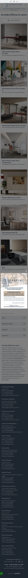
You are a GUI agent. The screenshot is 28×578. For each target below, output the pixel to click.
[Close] (26, 271)
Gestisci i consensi (18, 564)
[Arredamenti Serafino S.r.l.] (14, 5)
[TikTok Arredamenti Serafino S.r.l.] (17, 1)
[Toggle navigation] (26, 5)
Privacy (6, 564)
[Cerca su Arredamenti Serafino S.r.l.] (2, 5)
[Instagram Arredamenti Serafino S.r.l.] (14, 1)
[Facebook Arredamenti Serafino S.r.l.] (10, 1)
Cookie (11, 564)
